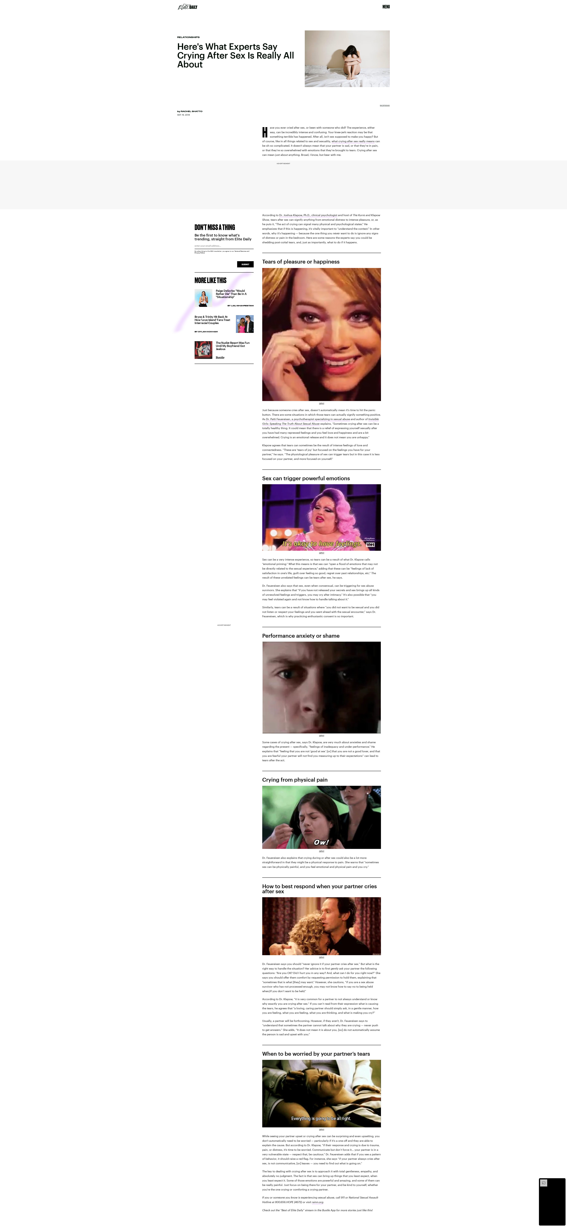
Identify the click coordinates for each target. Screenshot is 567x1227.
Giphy (321, 403)
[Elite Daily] (187, 7)
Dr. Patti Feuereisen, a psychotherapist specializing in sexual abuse (307, 419)
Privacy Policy (200, 253)
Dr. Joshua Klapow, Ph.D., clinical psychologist (308, 215)
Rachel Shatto (191, 111)
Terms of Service (240, 251)
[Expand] (542, 1181)
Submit (245, 264)
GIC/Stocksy (385, 105)
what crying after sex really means (353, 141)
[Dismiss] (562, 1181)
